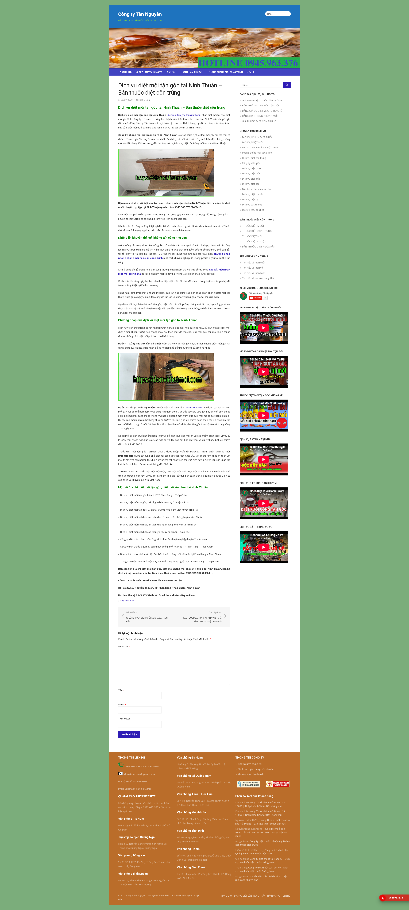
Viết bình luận (127, 600)
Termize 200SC (194, 407)
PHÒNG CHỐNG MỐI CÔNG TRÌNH (225, 72)
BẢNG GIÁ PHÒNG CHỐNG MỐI (260, 115)
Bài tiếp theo (202, 617)
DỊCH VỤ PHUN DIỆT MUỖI (257, 137)
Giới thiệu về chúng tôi (250, 763)
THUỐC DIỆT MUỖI (253, 225)
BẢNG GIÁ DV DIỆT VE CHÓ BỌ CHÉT (263, 110)
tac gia (139, 99)
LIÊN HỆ (250, 72)
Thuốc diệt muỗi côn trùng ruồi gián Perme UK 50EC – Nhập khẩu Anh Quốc (261, 832)
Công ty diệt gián (251, 163)
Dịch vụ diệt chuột (252, 168)
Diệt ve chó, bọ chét (253, 209)
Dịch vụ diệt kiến (251, 178)
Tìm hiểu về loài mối (252, 267)
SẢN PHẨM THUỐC (191, 72)
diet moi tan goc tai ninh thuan (184, 114)
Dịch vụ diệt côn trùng (254, 157)
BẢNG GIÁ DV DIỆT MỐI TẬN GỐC (261, 105)
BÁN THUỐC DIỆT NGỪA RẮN (258, 246)
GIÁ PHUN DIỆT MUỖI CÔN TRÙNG (262, 100)
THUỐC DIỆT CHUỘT (254, 241)
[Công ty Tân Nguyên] (204, 48)
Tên (121, 690)
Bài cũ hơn (147, 617)
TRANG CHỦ (126, 72)
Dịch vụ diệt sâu (250, 183)
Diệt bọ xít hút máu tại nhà (256, 189)
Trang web (124, 718)
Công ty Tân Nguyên (140, 14)
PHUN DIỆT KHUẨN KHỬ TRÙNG (260, 147)
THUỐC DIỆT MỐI (252, 236)
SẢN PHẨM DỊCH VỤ (271, 895)
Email (122, 704)
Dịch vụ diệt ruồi (251, 173)
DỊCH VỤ (171, 72)
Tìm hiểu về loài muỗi (253, 262)
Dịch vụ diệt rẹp (250, 199)
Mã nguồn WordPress (159, 895)
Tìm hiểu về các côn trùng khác (258, 278)
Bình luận (124, 646)
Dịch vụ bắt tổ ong (252, 204)
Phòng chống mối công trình (257, 152)
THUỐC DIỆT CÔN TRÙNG (257, 230)
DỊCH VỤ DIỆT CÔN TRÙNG (246, 895)
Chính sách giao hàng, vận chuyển (256, 769)
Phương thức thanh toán (251, 774)
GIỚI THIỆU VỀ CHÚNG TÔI (149, 72)
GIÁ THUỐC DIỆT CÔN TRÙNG (259, 121)
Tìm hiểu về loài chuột (253, 272)
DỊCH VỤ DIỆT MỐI (252, 142)
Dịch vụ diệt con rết (252, 194)
